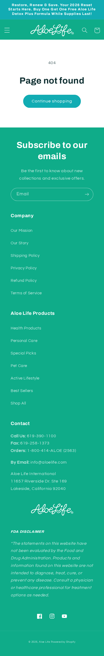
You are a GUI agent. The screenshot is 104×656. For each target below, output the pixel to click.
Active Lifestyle (25, 378)
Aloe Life (44, 642)
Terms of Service (26, 293)
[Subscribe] (87, 194)
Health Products (26, 328)
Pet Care (19, 366)
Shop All (18, 403)
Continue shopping (52, 101)
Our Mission (22, 231)
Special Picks (23, 353)
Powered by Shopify (63, 642)
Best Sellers (22, 391)
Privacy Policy (24, 268)
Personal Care (24, 341)
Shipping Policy (25, 256)
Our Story (20, 243)
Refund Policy (24, 281)
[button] (7, 30)
